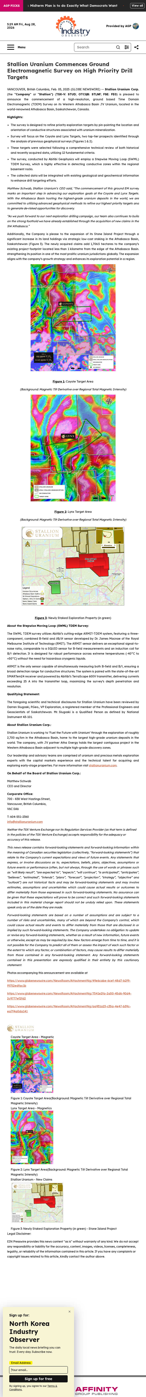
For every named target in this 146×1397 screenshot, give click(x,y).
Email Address (21, 1363)
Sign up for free (38, 1379)
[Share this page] (136, 47)
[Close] (69, 1311)
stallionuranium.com (103, 765)
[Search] (118, 47)
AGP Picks (12, 5)
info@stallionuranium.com (25, 821)
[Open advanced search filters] (126, 47)
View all (137, 5)
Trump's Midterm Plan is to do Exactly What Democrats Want (66, 6)
